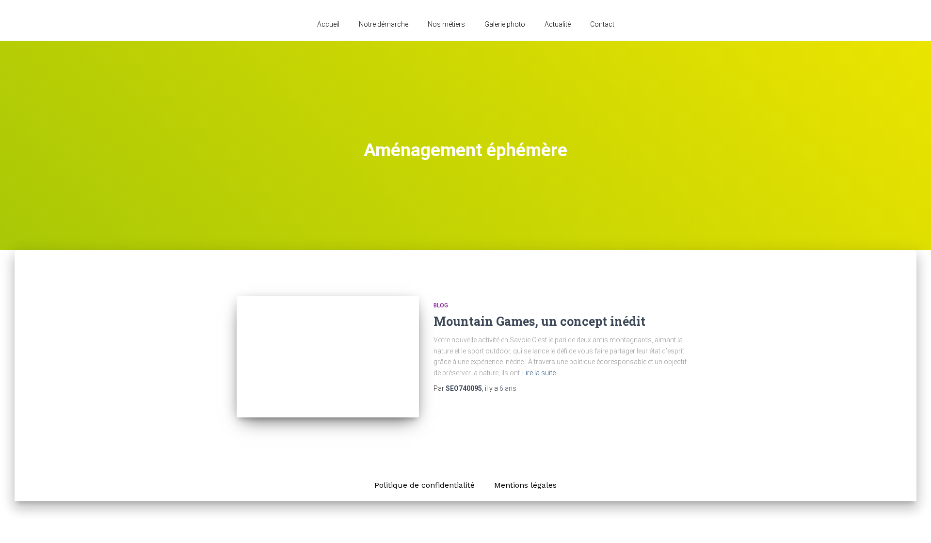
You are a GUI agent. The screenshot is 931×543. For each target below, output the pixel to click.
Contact (602, 24)
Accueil (328, 24)
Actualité (558, 24)
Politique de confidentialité (424, 485)
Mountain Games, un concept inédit (539, 321)
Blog (440, 305)
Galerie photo (504, 24)
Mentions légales (525, 485)
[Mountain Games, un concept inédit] (328, 357)
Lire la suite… (541, 373)
